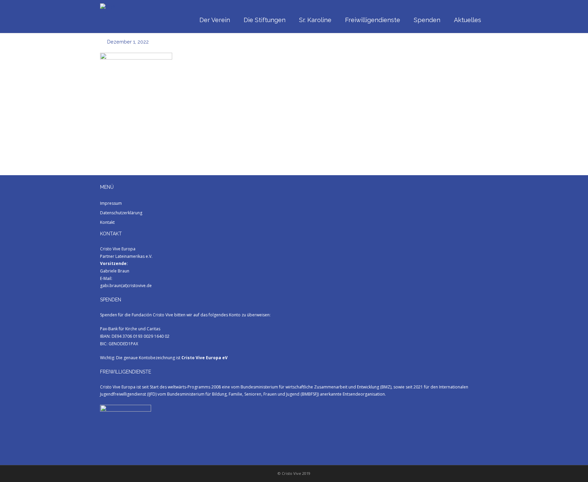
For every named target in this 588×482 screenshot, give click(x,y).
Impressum (111, 203)
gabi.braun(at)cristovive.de (126, 285)
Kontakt (107, 222)
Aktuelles (467, 19)
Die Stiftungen (264, 19)
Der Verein (214, 19)
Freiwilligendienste (372, 19)
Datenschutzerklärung (121, 213)
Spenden (427, 19)
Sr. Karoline (315, 19)
